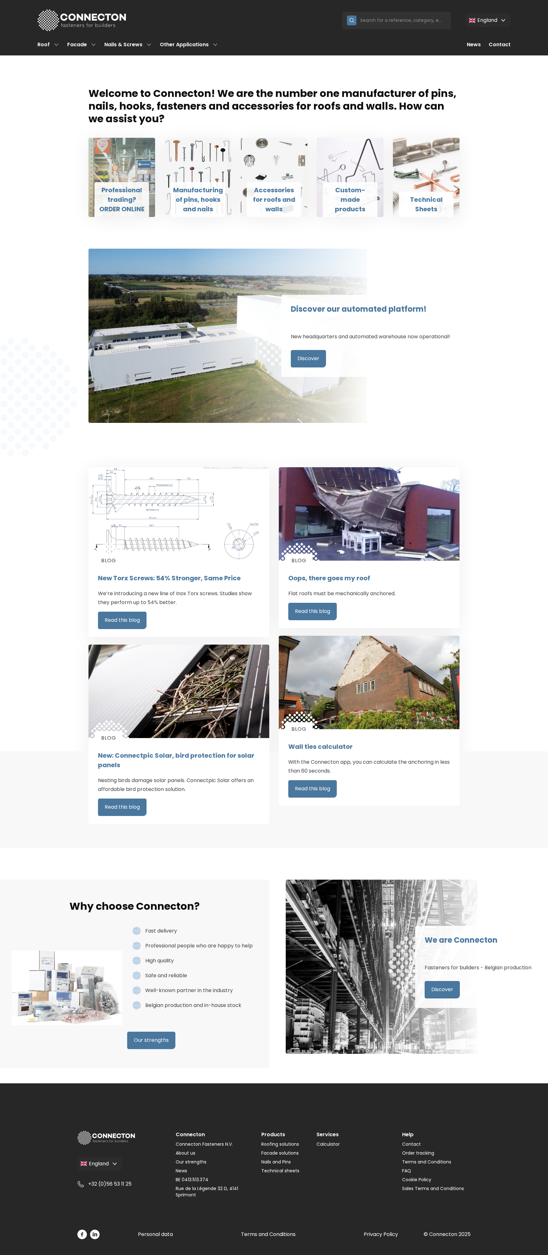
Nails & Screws (123, 44)
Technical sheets (280, 1171)
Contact (500, 44)
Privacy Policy (381, 1234)
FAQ (406, 1171)
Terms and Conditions (426, 1162)
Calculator (328, 1144)
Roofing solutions (280, 1144)
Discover (308, 358)
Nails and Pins (276, 1162)
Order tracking (418, 1153)
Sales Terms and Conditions (433, 1188)
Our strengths (151, 1040)
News (474, 44)
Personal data (155, 1234)
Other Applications (184, 44)
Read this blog (122, 620)
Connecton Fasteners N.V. (204, 1144)
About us (185, 1153)
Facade (77, 44)
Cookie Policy (416, 1179)
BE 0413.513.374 (192, 1179)
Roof (43, 44)
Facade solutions (280, 1153)
